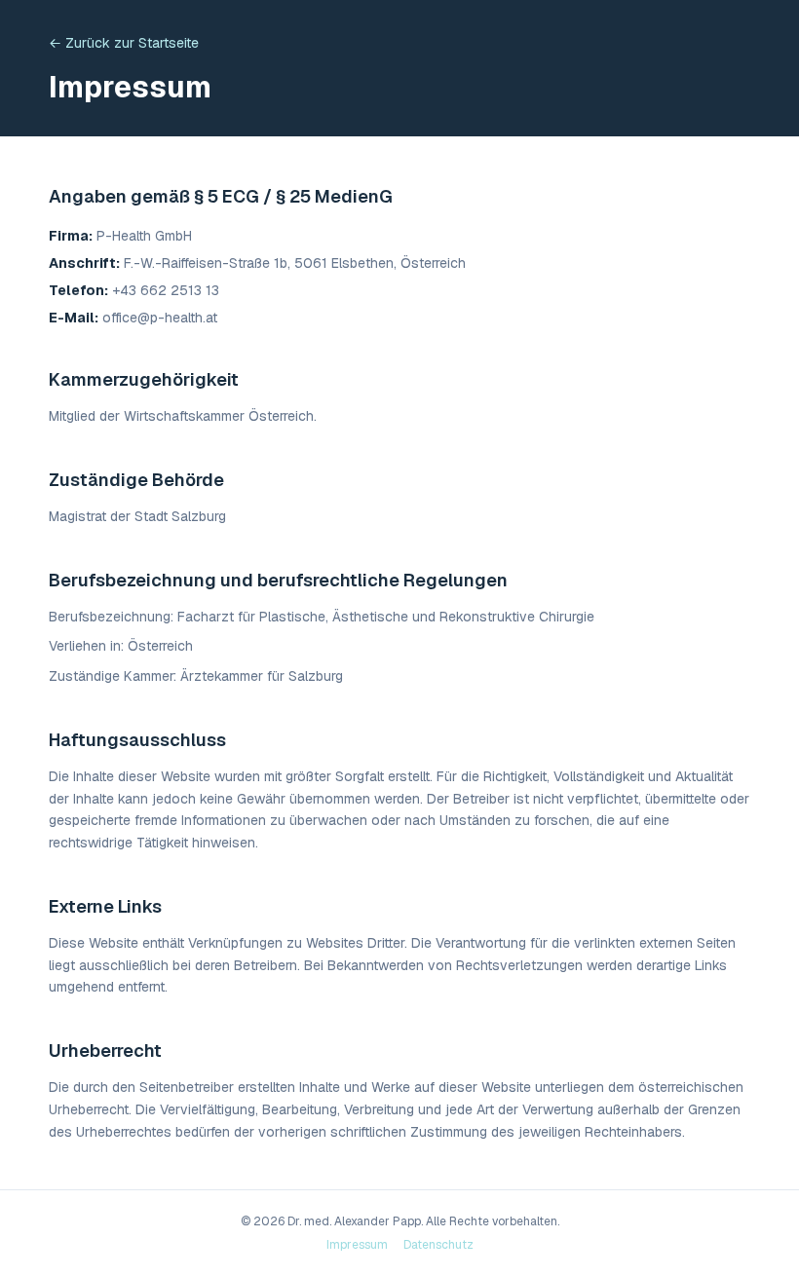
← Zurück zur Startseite (124, 43)
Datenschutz (438, 1245)
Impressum (357, 1245)
